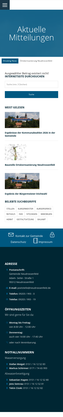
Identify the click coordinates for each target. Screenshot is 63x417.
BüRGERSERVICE (44, 208)
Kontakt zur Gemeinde (28, 236)
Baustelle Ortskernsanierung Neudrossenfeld (30, 164)
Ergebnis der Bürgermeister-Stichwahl (26, 193)
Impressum (45, 242)
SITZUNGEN (31, 214)
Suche (31, 94)
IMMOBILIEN (46, 214)
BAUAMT (41, 219)
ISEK (21, 214)
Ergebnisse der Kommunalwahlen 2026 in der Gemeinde (30, 134)
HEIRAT (9, 219)
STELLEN (10, 208)
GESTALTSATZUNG (25, 219)
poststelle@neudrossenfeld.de (30, 287)
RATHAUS (10, 214)
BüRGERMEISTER (25, 208)
